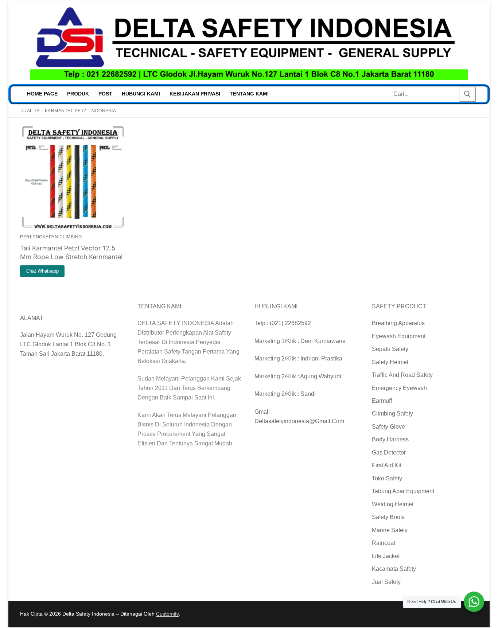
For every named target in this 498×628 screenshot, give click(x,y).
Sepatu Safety (390, 349)
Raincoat (383, 543)
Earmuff (382, 401)
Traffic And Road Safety (402, 375)
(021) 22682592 (290, 323)
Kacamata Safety (394, 569)
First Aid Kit (386, 465)
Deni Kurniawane (323, 341)
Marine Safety (390, 530)
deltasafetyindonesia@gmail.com (299, 421)
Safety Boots (388, 517)
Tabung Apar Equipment (403, 491)
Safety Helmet (390, 362)
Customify (167, 614)
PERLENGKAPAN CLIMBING (51, 237)
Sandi (308, 394)
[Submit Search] (467, 94)
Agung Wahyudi (320, 376)
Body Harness (390, 439)
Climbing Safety (392, 413)
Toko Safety (387, 478)
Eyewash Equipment (398, 336)
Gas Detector (389, 452)
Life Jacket (386, 556)
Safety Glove (388, 427)
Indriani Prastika (321, 358)
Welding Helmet (392, 504)
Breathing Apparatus (398, 323)
